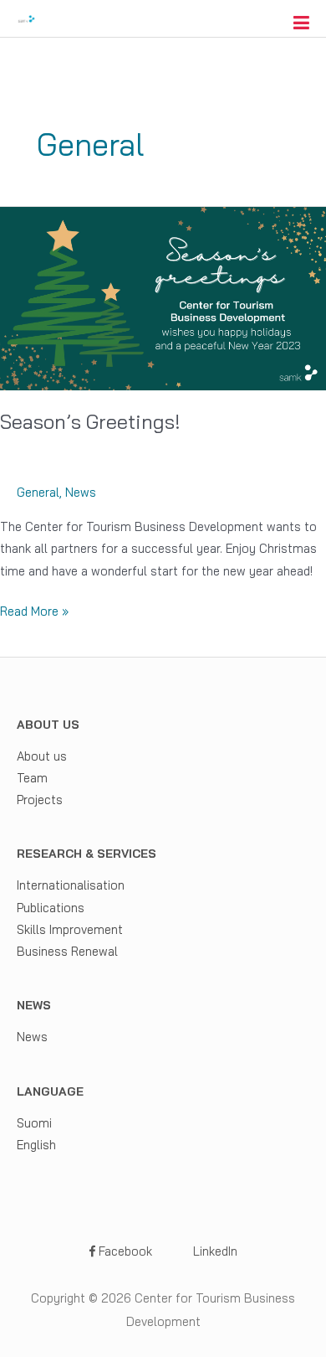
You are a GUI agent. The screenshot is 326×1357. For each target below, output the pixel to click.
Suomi (34, 1123)
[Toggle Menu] (301, 22)
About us (42, 756)
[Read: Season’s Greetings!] (163, 297)
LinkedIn (213, 1251)
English (36, 1145)
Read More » (34, 612)
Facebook (123, 1251)
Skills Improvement (70, 929)
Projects (40, 799)
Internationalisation (71, 885)
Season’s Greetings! (90, 421)
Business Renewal (67, 951)
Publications (50, 908)
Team (32, 778)
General (38, 492)
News (80, 492)
